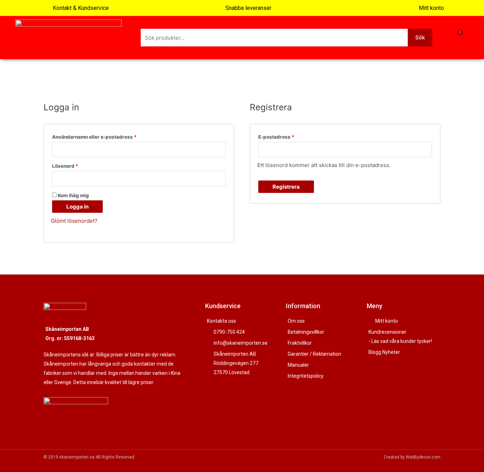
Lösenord (65, 166)
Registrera (286, 186)
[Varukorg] (456, 37)
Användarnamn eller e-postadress (94, 137)
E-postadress (276, 137)
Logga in (77, 206)
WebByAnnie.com (423, 457)
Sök (420, 37)
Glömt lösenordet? (74, 220)
